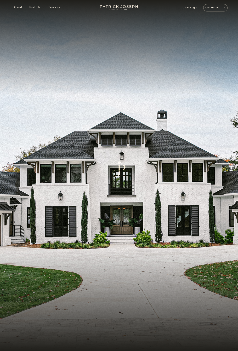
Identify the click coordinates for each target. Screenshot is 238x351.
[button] (18, 8)
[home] (119, 7)
